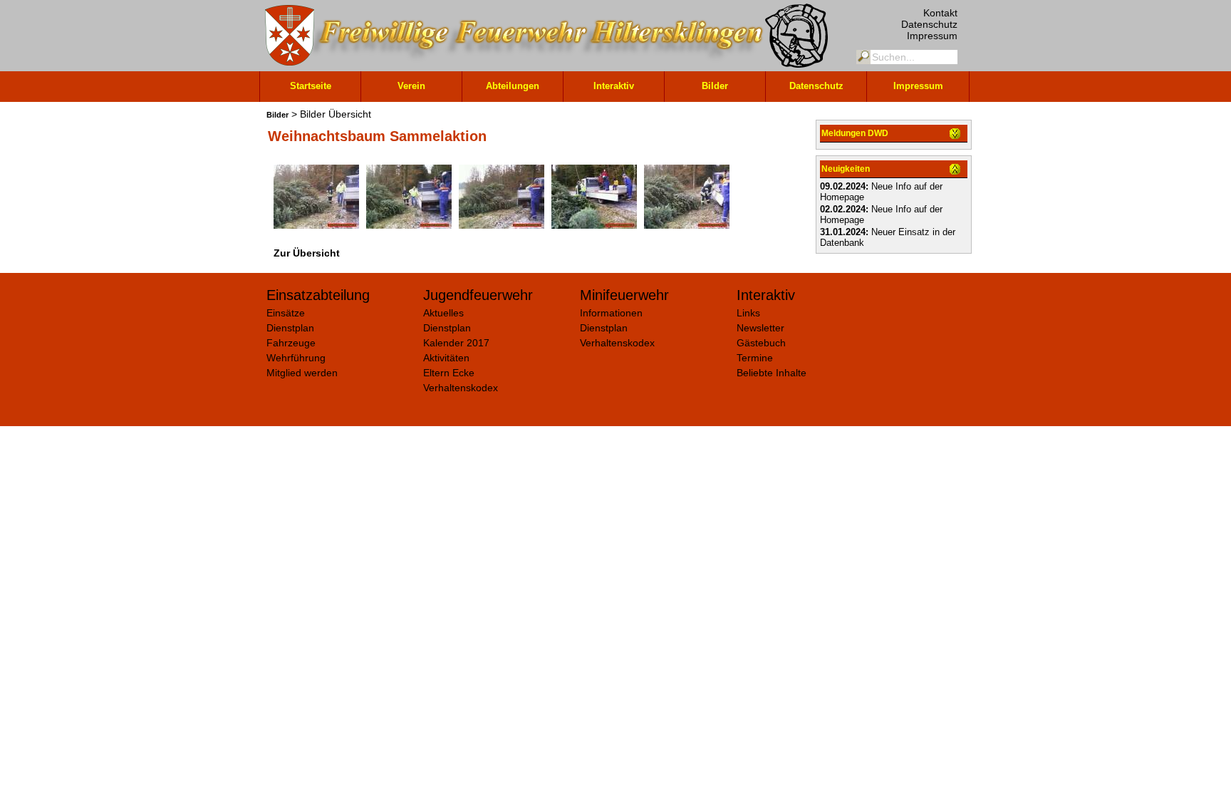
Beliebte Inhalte (771, 372)
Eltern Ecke (448, 372)
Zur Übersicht (307, 253)
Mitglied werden (302, 372)
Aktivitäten (446, 357)
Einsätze (285, 313)
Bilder (715, 86)
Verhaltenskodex (460, 387)
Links (748, 313)
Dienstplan (290, 328)
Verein (411, 86)
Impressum (932, 35)
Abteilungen (512, 86)
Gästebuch (761, 342)
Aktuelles (443, 313)
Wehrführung (296, 357)
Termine (755, 357)
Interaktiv (613, 86)
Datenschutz (929, 24)
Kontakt (940, 13)
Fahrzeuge (291, 342)
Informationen (611, 313)
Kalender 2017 (456, 342)
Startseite (310, 86)
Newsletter (760, 328)
